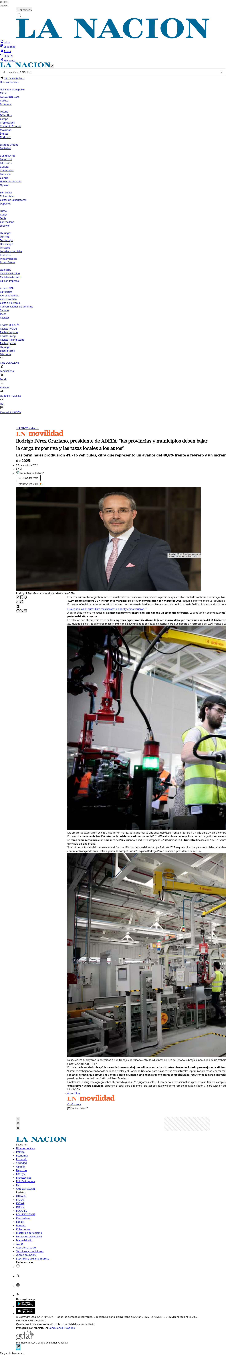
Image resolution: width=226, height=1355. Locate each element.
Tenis (3, 218)
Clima (3, 93)
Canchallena (7, 222)
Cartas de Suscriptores (13, 200)
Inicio (7, 42)
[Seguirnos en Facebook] (18, 1267)
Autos (34, 428)
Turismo (5, 236)
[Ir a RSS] (18, 1295)
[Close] (18, 1119)
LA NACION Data (9, 97)
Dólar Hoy (6, 115)
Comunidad (7, 170)
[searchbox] (112, 72)
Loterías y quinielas (11, 251)
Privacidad (69, 1328)
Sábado (4, 310)
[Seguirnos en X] (18, 1276)
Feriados (5, 247)
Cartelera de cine (10, 273)
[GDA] (25, 1339)
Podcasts (5, 255)
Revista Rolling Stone (12, 339)
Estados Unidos (9, 144)
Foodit (7, 51)
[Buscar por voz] (221, 72)
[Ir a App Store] (25, 1313)
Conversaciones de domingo (16, 306)
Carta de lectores (10, 303)
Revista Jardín (8, 343)
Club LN (8, 56)
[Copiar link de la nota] (18, 606)
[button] (113, 238)
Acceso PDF (6, 288)
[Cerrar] (52, 66)
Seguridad (6, 159)
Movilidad (5, 130)
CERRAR (4, 2)
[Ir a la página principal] (113, 37)
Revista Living (8, 336)
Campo (4, 119)
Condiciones (56, 1328)
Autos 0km (73, 1093)
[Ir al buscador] (19, 15)
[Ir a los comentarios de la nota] (25, 597)
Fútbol (3, 211)
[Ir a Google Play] (25, 1306)
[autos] (39, 435)
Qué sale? (5, 269)
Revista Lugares (9, 332)
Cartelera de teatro (11, 277)
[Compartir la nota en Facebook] (18, 611)
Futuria (4, 111)
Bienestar (5, 174)
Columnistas (7, 196)
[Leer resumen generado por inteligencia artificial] (18, 597)
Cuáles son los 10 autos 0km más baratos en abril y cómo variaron (105, 609)
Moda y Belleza (8, 258)
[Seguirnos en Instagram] (18, 1286)
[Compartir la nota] (18, 602)
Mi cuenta (9, 60)
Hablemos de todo (11, 181)
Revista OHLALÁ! (9, 325)
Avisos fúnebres (9, 295)
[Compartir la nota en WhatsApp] (22, 602)
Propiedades (7, 122)
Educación (6, 163)
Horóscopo (6, 244)
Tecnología (6, 240)
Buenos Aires (7, 155)
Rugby (3, 214)
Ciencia (4, 177)
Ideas (3, 314)
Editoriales (6, 192)
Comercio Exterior (10, 126)
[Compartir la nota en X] (22, 611)
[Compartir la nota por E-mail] (25, 611)
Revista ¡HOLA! (8, 328)
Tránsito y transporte (12, 89)
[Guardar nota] (22, 597)
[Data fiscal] (18, 1349)
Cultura (4, 166)
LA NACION (23, 428)
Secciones (9, 46)
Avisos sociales (8, 299)
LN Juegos (6, 233)
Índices (4, 133)
